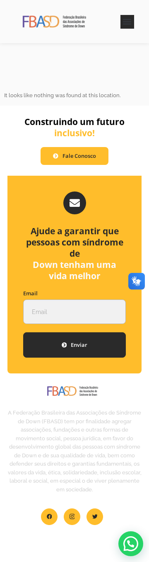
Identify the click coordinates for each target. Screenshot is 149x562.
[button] (127, 22)
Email (30, 293)
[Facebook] (49, 516)
